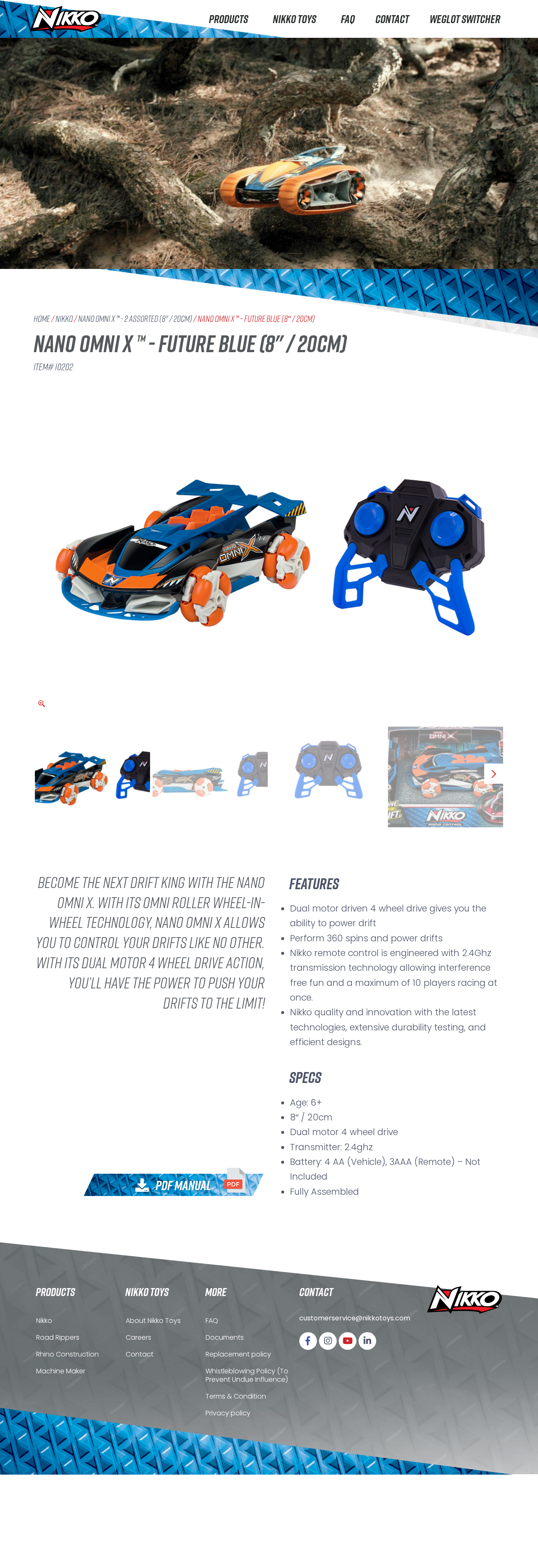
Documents (225, 1337)
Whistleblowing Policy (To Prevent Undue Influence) (247, 1375)
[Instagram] (328, 1341)
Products (228, 19)
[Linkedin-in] (367, 1341)
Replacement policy (238, 1354)
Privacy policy (228, 1413)
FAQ (348, 19)
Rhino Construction (67, 1354)
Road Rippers (57, 1337)
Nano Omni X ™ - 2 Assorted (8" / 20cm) (135, 319)
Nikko (64, 319)
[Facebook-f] (308, 1341)
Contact (392, 19)
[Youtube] (347, 1341)
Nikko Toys (294, 19)
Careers (138, 1337)
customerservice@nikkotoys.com (354, 1318)
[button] (190, 1183)
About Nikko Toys (153, 1320)
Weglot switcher (465, 19)
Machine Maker (60, 1371)
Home (42, 319)
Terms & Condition (236, 1396)
